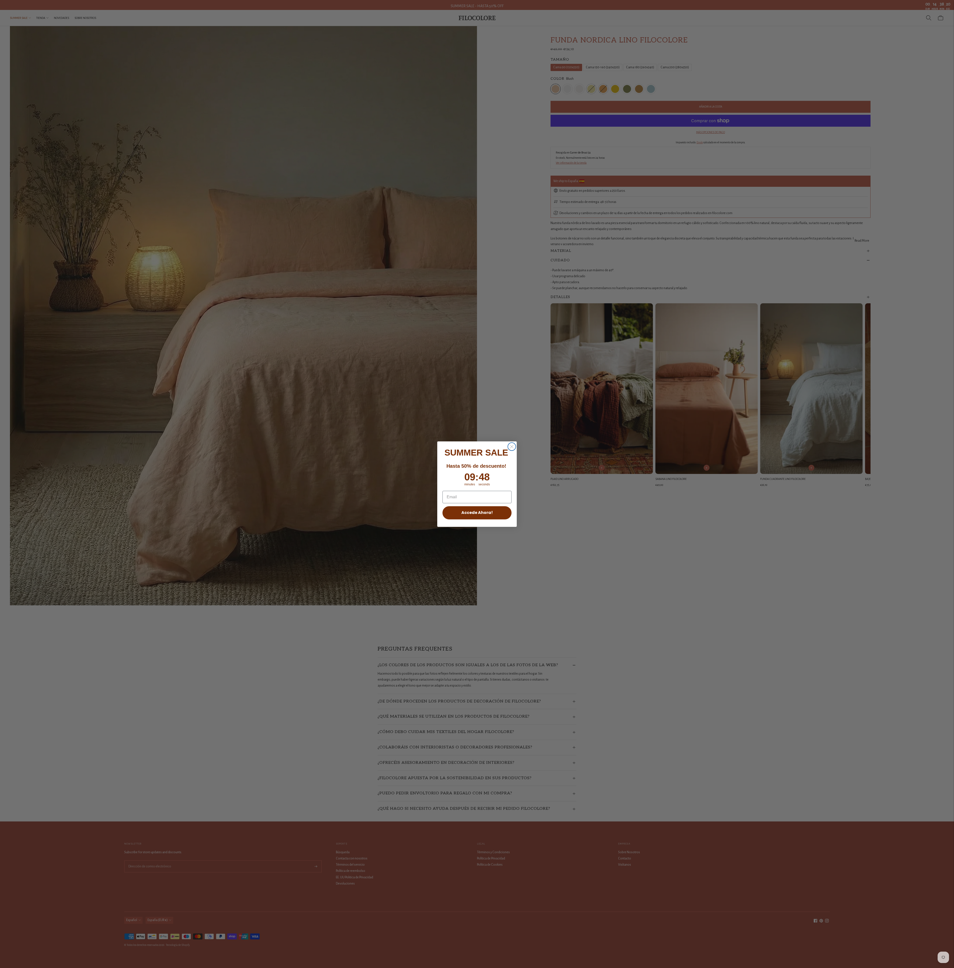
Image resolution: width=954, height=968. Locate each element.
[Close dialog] (512, 447)
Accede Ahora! (477, 512)
